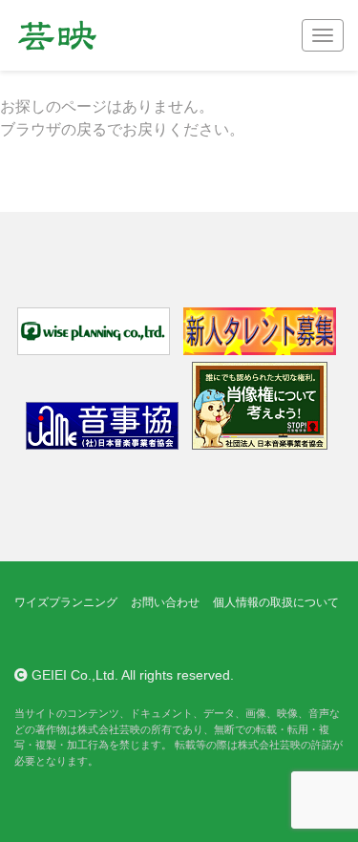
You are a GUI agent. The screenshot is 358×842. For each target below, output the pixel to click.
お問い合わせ (165, 602)
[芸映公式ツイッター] (29, 639)
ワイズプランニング (65, 602)
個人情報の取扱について (276, 602)
